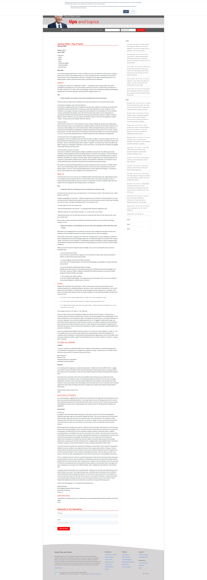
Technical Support (143, 554)
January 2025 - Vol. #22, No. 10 (135, 214)
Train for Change (126, 567)
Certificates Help (143, 557)
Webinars (141, 565)
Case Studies (108, 564)
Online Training (126, 557)
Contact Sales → (59, 567)
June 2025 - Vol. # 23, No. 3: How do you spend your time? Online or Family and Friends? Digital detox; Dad (137, 168)
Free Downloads (143, 563)
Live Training (125, 554)
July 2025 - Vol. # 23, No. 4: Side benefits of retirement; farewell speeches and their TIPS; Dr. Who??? (138, 160)
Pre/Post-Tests (108, 559)
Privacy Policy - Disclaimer (95, 574)
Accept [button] (126, 11)
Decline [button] (133, 11)
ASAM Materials (109, 566)
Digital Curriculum (109, 562)
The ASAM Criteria (126, 559)
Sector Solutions (109, 557)
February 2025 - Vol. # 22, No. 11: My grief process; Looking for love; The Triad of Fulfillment (138, 208)
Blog (140, 568)
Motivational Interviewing (128, 562)
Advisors (107, 569)
